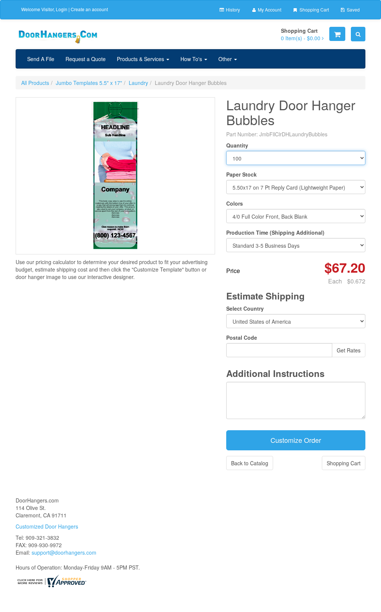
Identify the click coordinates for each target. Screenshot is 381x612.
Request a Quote (85, 59)
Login (61, 9)
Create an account (89, 9)
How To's (192, 59)
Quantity (237, 145)
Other (225, 59)
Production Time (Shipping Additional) (275, 232)
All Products (35, 82)
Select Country (245, 308)
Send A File (40, 59)
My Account (269, 9)
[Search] (358, 34)
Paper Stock (241, 174)
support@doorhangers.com (64, 552)
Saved (353, 9)
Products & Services (141, 59)
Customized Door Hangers (47, 526)
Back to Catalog (249, 463)
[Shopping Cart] (337, 34)
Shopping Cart (313, 9)
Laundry (138, 82)
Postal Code (241, 337)
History (232, 9)
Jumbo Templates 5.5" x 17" (89, 82)
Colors (234, 203)
